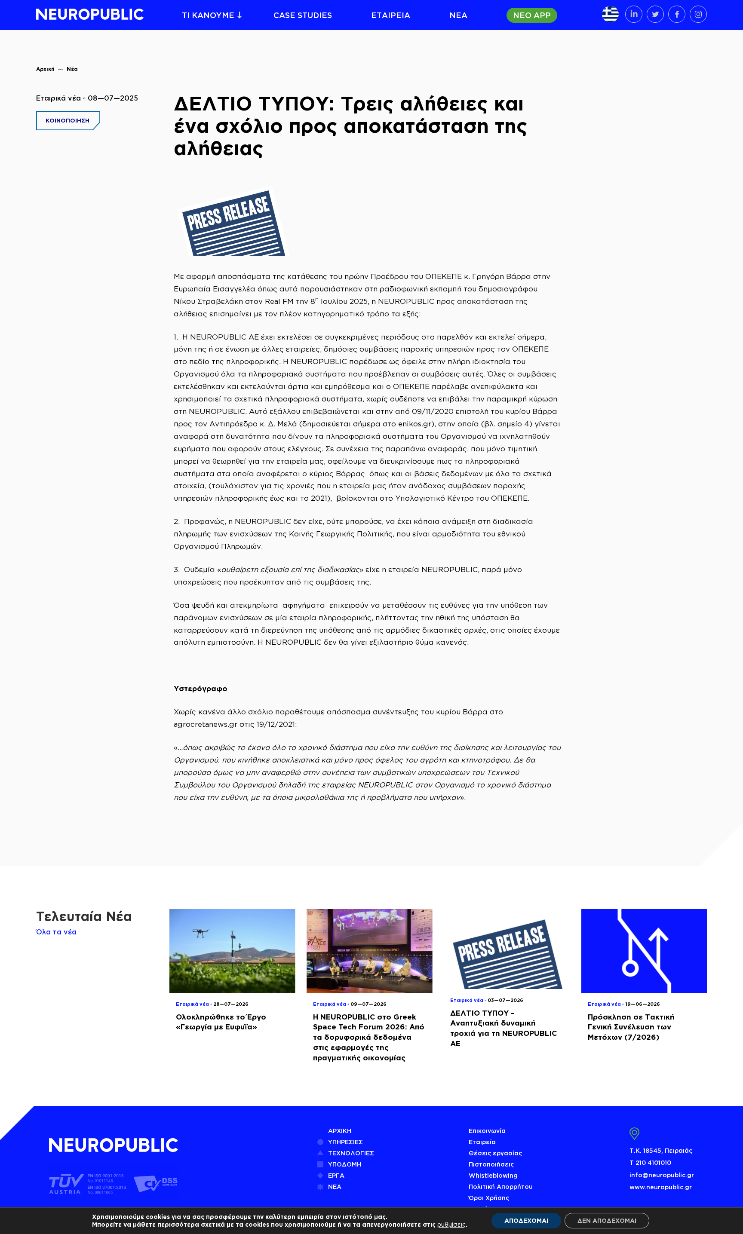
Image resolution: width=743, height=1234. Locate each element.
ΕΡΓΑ (336, 1175)
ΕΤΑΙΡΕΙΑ (390, 15)
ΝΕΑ (458, 15)
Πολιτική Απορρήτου (501, 1186)
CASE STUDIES (302, 15)
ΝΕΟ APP (532, 15)
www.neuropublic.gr (660, 1187)
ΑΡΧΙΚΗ (339, 1130)
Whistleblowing (493, 1175)
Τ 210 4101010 (650, 1162)
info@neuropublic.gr (661, 1175)
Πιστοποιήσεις (491, 1164)
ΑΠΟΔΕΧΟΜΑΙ (526, 1220)
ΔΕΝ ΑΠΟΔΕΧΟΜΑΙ (606, 1220)
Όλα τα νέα (56, 932)
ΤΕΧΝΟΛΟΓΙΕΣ (351, 1153)
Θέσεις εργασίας (495, 1153)
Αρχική (45, 69)
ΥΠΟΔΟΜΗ (344, 1164)
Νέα (72, 69)
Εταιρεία (482, 1142)
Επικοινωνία (487, 1130)
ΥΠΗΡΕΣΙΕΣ (345, 1142)
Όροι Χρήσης (489, 1197)
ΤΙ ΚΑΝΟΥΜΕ (208, 15)
